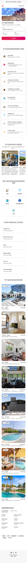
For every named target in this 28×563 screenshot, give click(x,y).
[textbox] (7, 34)
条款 (15, 556)
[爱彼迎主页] (3, 6)
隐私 (12, 556)
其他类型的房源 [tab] (5, 510)
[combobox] (13, 29)
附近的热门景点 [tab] (13, 510)
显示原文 (19, 1)
